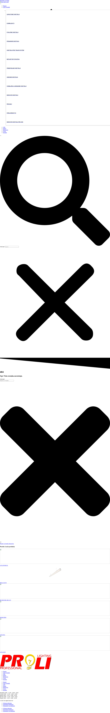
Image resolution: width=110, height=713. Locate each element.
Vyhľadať (2, 246)
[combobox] (7, 380)
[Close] (0, 135)
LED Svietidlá (6, 7)
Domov (5, 6)
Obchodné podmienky (8, 704)
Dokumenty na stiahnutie (9, 705)
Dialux (4, 128)
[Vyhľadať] (0, 542)
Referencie (5, 130)
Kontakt (5, 132)
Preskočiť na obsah (4, 0)
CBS (4, 127)
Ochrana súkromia (7, 703)
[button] (55, 191)
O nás (4, 131)
